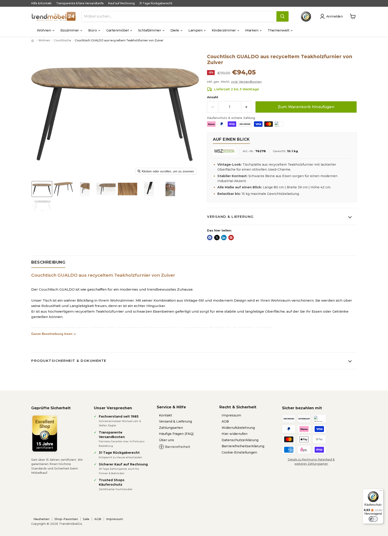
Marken (252, 30)
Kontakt (165, 415)
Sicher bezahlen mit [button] (302, 408)
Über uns (166, 440)
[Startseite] (33, 40)
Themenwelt (279, 30)
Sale (86, 519)
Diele (175, 30)
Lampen (195, 30)
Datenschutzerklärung (240, 440)
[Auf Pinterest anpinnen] (231, 237)
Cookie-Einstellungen (239, 452)
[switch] (373, 519)
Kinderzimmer (224, 30)
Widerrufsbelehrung (238, 428)
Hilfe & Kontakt (41, 3)
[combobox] (179, 16)
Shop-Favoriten (66, 519)
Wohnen (44, 30)
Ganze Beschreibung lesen (52, 334)
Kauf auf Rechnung (121, 3)
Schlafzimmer (150, 30)
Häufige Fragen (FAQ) (176, 434)
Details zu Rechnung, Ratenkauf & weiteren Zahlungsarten (311, 461)
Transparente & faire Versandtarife (80, 3)
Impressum (231, 415)
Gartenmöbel (118, 30)
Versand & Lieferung (230, 216)
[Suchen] (282, 16)
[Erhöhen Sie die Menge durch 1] (246, 107)
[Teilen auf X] (217, 237)
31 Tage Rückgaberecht (155, 3)
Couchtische (62, 40)
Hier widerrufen (234, 434)
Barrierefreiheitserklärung (243, 446)
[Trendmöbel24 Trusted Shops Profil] (306, 16)
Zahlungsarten (171, 428)
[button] (332, 16)
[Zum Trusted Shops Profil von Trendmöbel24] (44, 433)
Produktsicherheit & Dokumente (68, 360)
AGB (225, 421)
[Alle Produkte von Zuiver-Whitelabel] (224, 151)
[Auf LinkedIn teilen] (224, 237)
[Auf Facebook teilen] (209, 237)
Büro (93, 30)
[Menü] (381, 491)
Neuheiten (41, 519)
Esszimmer (70, 30)
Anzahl (212, 97)
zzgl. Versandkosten (246, 81)
